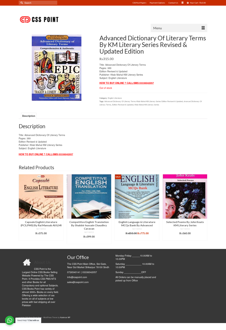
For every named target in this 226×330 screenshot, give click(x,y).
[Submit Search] (21, 3)
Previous (21, 209)
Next (204, 209)
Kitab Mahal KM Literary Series (147, 104)
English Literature (115, 98)
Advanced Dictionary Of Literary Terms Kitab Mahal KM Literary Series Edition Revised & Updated (143, 101)
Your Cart (198, 2)
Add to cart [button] (41, 238)
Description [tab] (28, 115)
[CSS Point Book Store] (48, 19)
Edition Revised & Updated (123, 104)
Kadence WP (65, 317)
